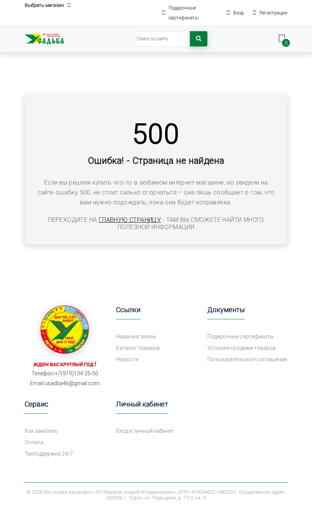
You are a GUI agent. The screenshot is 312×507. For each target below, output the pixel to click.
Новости (127, 359)
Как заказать (41, 431)
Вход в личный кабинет (145, 431)
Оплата (34, 442)
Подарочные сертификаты (240, 336)
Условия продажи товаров (241, 348)
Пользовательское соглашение (247, 359)
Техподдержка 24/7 (49, 454)
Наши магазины (136, 336)
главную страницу (130, 219)
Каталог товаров (138, 348)
